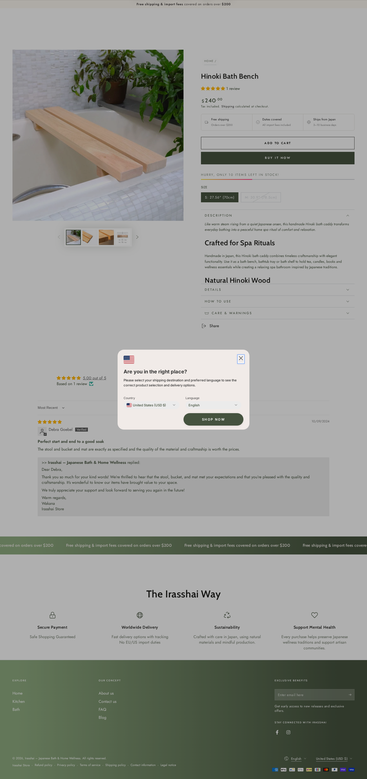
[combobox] (146, 405)
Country (129, 398)
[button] (240, 359)
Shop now (213, 419)
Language (192, 398)
